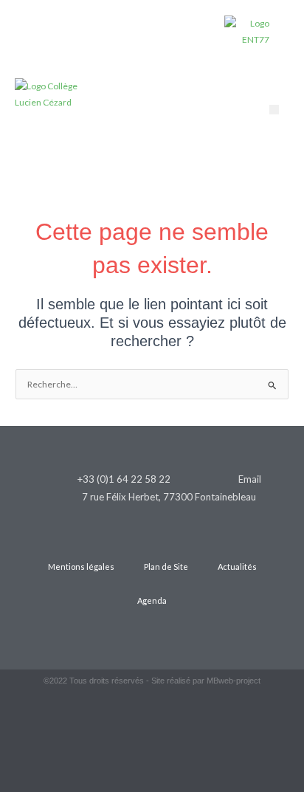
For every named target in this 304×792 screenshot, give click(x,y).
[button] (274, 109)
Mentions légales (81, 566)
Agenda (152, 600)
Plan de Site (166, 566)
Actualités (237, 566)
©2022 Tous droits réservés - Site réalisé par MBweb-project (152, 680)
